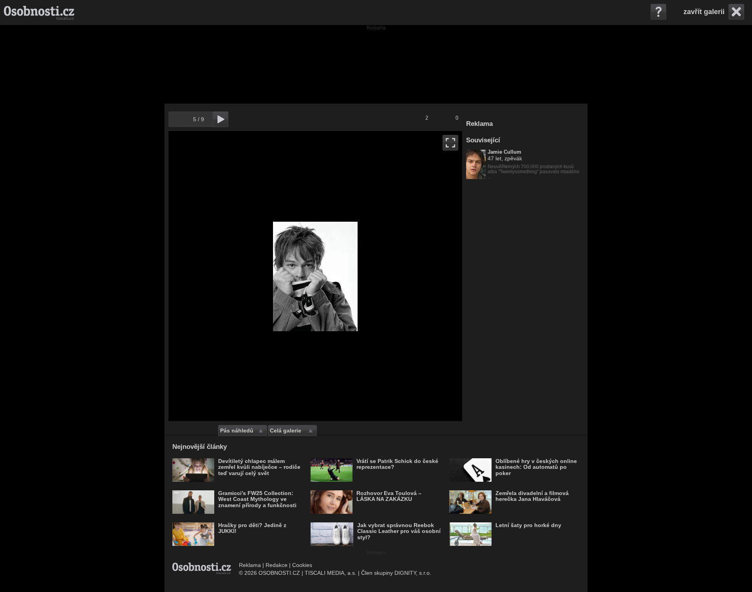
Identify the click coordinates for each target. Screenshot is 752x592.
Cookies (302, 565)
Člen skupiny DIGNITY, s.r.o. (396, 573)
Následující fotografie (388, 276)
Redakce (276, 565)
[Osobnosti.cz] (39, 12)
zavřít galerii (704, 12)
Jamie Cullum (504, 152)
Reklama (250, 565)
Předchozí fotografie (241, 276)
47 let (494, 158)
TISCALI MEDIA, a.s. (330, 573)
